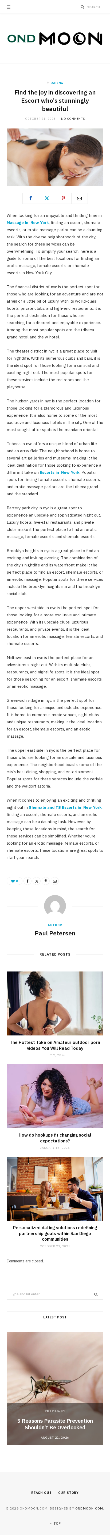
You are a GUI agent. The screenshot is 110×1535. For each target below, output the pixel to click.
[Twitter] (47, 198)
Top (57, 1523)
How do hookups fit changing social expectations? (55, 1137)
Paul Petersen (55, 933)
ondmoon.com (89, 1508)
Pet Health (55, 1411)
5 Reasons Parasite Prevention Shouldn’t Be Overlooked (55, 1424)
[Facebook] (30, 198)
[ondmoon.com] (55, 38)
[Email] (79, 198)
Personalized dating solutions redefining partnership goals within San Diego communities (55, 1233)
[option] (55, 1388)
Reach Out (41, 1493)
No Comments (73, 119)
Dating (57, 83)
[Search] (82, 7)
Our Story (68, 1493)
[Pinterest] (63, 198)
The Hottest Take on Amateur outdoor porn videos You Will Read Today (55, 1045)
